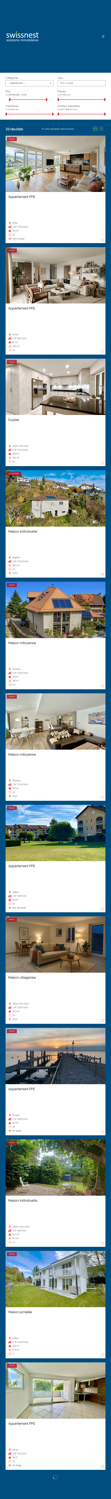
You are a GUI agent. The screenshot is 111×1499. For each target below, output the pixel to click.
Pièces (62, 91)
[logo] (22, 36)
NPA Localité (66, 83)
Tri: (42, 129)
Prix (8, 91)
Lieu (60, 77)
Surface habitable (69, 106)
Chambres (12, 106)
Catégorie (12, 77)
